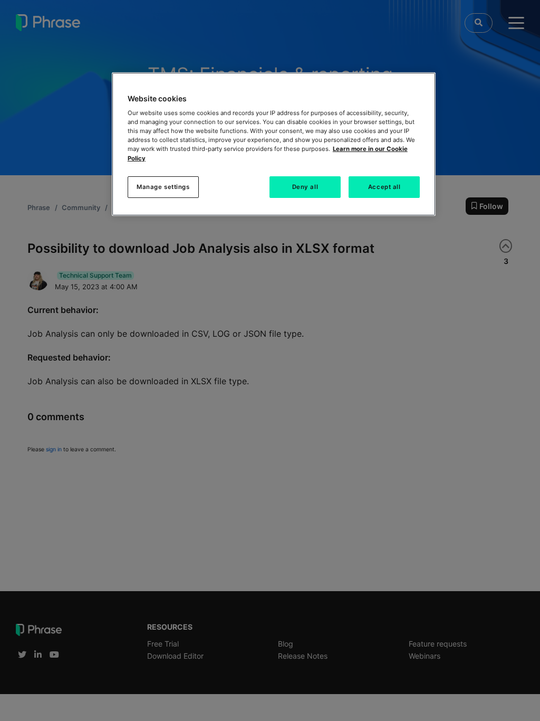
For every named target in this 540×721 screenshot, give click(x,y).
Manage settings (163, 187)
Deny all (305, 187)
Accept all (384, 187)
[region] (274, 144)
